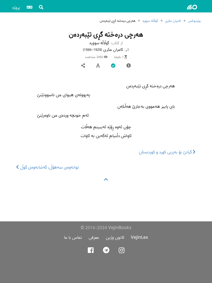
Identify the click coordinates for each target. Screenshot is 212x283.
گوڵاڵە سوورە (150, 20)
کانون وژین (115, 237)
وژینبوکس (194, 20)
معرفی (94, 237)
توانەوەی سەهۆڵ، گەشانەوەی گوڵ (49, 167)
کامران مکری (173, 20)
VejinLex (139, 237)
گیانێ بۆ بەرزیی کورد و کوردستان (166, 151)
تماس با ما (73, 237)
